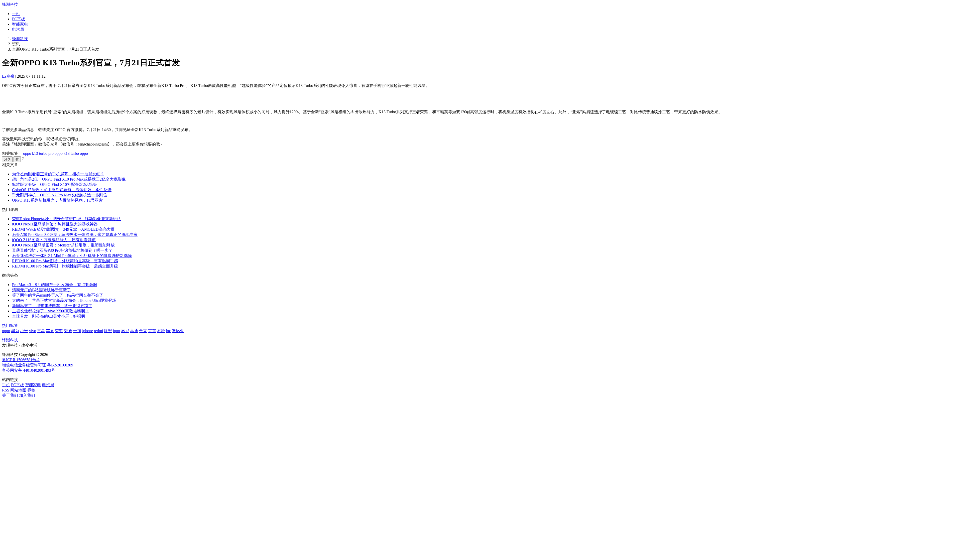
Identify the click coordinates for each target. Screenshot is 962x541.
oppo (84, 153)
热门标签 (10, 325)
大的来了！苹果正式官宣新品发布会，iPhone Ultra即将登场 (64, 300)
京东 (152, 331)
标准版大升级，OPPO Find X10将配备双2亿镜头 (54, 184)
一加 (77, 331)
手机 (16, 14)
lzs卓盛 (8, 76)
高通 (134, 331)
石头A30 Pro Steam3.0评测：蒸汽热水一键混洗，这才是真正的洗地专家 (75, 234)
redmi (98, 331)
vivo (32, 331)
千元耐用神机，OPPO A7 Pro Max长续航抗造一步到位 (59, 195)
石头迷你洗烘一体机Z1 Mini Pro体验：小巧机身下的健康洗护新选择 (72, 255)
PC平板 (18, 19)
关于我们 (10, 395)
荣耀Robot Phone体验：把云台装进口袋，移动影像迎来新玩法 (66, 219)
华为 (15, 331)
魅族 (68, 331)
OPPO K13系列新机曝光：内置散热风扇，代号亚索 (57, 200)
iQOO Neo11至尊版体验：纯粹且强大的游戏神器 (55, 224)
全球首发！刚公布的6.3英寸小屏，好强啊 (48, 316)
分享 (7, 159)
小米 (24, 331)
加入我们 (27, 395)
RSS (5, 390)
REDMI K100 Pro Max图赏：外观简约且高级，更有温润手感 (65, 261)
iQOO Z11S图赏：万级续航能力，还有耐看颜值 (54, 240)
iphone (87, 331)
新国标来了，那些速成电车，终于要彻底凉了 (52, 306)
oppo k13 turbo (67, 153)
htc (168, 331)
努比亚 (178, 331)
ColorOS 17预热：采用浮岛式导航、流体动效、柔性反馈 (61, 190)
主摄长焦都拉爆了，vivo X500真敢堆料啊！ (50, 311)
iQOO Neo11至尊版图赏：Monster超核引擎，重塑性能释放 (63, 245)
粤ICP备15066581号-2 (21, 360)
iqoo (116, 331)
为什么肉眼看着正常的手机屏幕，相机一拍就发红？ (58, 174)
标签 (31, 390)
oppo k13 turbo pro (38, 153)
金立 (143, 331)
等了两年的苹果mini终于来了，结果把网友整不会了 (57, 295)
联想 (108, 331)
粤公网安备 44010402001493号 (28, 370)
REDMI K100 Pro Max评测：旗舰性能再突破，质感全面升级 (65, 266)
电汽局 (18, 29)
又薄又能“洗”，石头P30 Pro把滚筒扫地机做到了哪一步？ (62, 250)
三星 (41, 331)
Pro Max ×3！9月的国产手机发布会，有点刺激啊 (54, 285)
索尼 (125, 331)
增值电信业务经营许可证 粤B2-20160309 (37, 365)
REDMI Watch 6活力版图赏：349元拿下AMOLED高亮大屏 (63, 229)
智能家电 (20, 24)
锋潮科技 (10, 4)
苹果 (50, 331)
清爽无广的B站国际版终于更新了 (41, 290)
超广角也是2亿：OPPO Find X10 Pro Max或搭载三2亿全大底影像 (69, 179)
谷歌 (161, 331)
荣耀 (59, 331)
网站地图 (18, 390)
